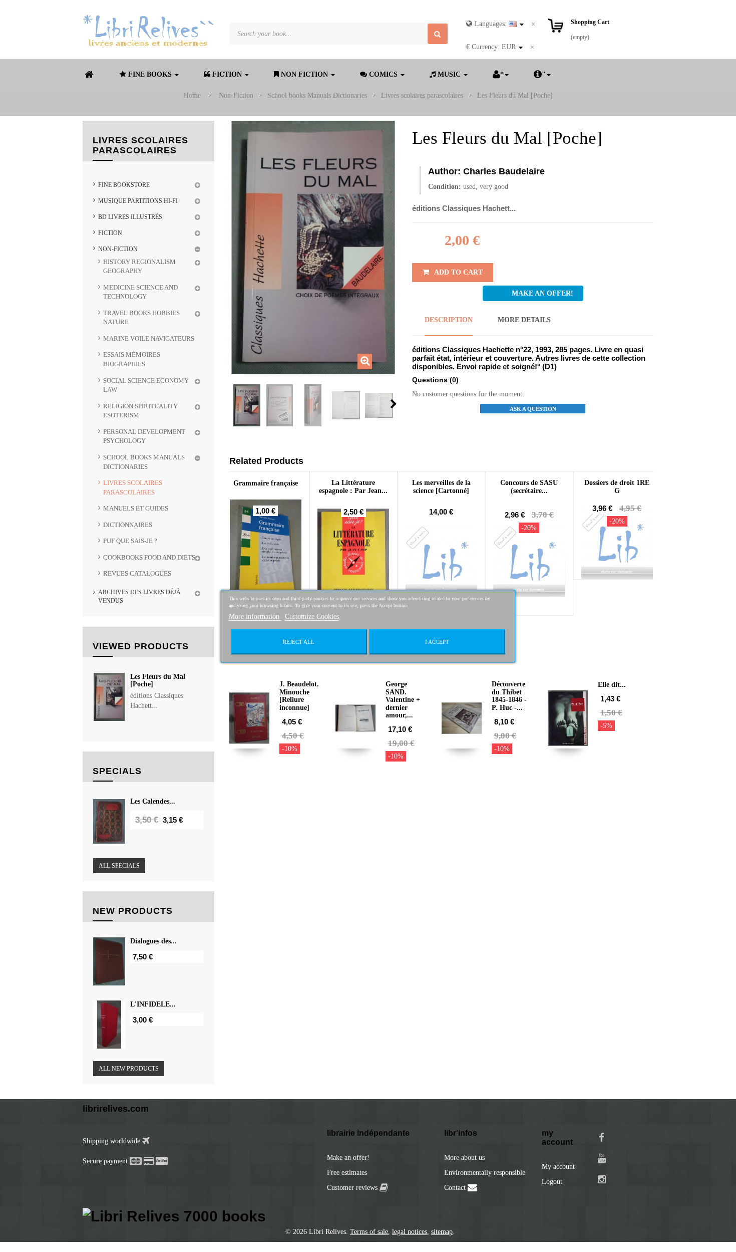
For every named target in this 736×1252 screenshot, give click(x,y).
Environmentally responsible (484, 1172)
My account (558, 1166)
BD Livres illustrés (130, 216)
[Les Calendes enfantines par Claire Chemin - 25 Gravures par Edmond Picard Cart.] (109, 822)
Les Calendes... (152, 801)
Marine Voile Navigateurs (148, 338)
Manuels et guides (135, 508)
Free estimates (347, 1172)
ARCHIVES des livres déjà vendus (139, 596)
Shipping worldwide (112, 1141)
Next (393, 404)
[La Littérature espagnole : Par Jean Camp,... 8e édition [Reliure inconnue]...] (353, 561)
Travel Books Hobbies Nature (141, 317)
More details (524, 320)
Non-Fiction (118, 249)
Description (449, 320)
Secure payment (105, 1161)
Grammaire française (265, 483)
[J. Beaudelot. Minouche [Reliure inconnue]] (249, 718)
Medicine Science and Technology (140, 292)
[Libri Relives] (148, 30)
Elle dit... (612, 684)
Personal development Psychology (144, 436)
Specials (117, 771)
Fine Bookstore (124, 184)
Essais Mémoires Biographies (131, 359)
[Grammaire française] (266, 553)
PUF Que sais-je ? (130, 541)
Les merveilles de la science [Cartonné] (441, 486)
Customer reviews (353, 1187)
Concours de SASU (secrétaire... (529, 486)
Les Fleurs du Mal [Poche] (157, 680)
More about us (464, 1157)
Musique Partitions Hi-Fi (138, 200)
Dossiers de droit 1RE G (616, 486)
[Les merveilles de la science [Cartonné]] (442, 561)
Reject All (298, 642)
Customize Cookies (312, 616)
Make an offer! (348, 1157)
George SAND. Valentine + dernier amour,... (403, 699)
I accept (437, 642)
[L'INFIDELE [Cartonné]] (109, 1024)
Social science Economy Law (146, 385)
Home (192, 95)
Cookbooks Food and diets (149, 557)
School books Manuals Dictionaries (144, 461)
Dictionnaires (127, 525)
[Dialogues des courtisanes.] (109, 961)
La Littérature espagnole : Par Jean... (353, 486)
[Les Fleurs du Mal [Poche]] (247, 405)
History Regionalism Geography (139, 266)
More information (255, 616)
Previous (232, 404)
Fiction (110, 232)
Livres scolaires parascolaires (132, 487)
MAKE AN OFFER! (542, 293)
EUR (491, 47)
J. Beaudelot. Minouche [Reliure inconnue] (299, 695)
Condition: (444, 186)
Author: (444, 171)
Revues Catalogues (137, 573)
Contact (456, 1187)
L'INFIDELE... (153, 1004)
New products (133, 911)
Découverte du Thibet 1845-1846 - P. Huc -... (509, 695)
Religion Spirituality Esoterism (140, 410)
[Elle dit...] (568, 718)
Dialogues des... (153, 941)
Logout (552, 1181)
